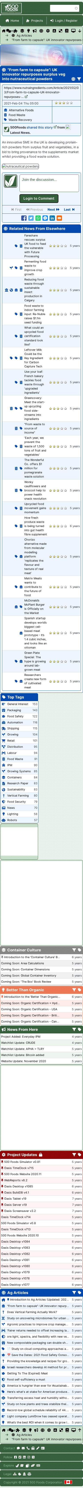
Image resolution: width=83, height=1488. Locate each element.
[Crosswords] (60, 31)
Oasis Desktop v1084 (15, 1241)
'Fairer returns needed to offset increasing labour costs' (44, 1330)
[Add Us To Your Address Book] (42, 1448)
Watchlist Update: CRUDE (18, 1042)
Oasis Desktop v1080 (15, 1266)
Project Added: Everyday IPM (20, 1036)
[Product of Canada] (68, 1482)
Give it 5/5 (71, 102)
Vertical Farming (18, 795)
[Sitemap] (14, 1474)
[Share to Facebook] (24, 218)
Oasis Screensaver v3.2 (20, 1211)
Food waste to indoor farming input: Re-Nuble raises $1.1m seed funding (34, 314)
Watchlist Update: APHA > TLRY (22, 1049)
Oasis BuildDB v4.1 (16, 1192)
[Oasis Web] (73, 31)
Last (67, 209)
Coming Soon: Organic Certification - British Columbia (37, 1015)
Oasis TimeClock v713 (16, 1229)
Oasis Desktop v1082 (15, 1253)
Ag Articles (20, 35)
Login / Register (66, 20)
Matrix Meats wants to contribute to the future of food (33, 587)
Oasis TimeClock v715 (19, 1168)
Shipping (13, 728)
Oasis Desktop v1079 (15, 1272)
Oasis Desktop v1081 (15, 1260)
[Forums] (8, 31)
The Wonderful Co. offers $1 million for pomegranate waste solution (34, 468)
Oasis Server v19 (15, 1204)
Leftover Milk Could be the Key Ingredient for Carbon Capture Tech (33, 358)
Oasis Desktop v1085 (18, 1186)
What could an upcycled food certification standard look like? (34, 336)
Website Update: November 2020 (23, 1061)
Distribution (15, 746)
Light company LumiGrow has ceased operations (40, 1416)
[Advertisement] (19, 841)
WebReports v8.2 (15, 1180)
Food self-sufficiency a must (26, 1379)
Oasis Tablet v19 (15, 1198)
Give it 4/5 (67, 102)
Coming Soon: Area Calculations (22, 963)
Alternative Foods (21, 110)
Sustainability (16, 789)
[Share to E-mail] (59, 218)
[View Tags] (79, 1029)
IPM (9, 765)
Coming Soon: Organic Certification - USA (29, 1009)
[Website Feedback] (18, 1448)
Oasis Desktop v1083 (15, 1247)
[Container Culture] (22, 31)
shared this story (40, 127)
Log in (38, 198)
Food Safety (15, 716)
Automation (15, 722)
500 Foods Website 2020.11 (22, 1174)
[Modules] (79, 1155)
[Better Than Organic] (28, 31)
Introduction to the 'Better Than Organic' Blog (35, 996)
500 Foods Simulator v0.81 (22, 1162)
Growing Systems (19, 771)
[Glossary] (66, 31)
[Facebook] (15, 1457)
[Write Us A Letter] (37, 1448)
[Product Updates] (48, 31)
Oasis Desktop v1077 (15, 1284)
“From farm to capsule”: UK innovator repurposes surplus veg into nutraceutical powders (18, 40)
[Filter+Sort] (79, 79)
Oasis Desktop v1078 (15, 1278)
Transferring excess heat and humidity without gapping (44, 1398)
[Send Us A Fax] (33, 1448)
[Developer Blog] (38, 1465)
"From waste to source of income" (34, 428)
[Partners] (33, 1465)
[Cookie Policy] (19, 1474)
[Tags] (79, 950)
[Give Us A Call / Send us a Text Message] (28, 1448)
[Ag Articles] (41, 31)
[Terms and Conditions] (29, 1474)
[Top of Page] (79, 1430)
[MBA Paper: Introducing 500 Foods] (22, 1465)
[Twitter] (20, 1457)
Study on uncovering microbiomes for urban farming (42, 1318)
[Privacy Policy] (24, 1474)
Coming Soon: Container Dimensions (25, 969)
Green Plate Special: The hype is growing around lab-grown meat (35, 661)
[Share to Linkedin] (52, 218)
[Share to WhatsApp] (38, 218)
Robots (12, 820)
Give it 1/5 (56, 102)
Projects (37, 20)
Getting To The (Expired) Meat (27, 1373)
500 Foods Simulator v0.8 (18, 1223)
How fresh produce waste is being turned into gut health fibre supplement (35, 526)
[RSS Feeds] (33, 1457)
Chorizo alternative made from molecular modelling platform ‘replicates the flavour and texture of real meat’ (35, 556)
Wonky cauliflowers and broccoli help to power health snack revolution (35, 490)
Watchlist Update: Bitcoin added (22, 1055)
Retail (11, 740)
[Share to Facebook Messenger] (45, 218)
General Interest (17, 704)
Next (51, 209)
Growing (12, 734)
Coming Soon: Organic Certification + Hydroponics (35, 1003)
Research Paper (17, 783)
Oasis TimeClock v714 (16, 1217)
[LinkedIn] (24, 1457)
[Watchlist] (54, 31)
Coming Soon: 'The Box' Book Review (26, 981)
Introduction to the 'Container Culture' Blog (33, 957)
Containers (14, 777)
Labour (12, 753)
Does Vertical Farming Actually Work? (32, 1312)
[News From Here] (34, 31)
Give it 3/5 (64, 102)
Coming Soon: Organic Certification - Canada (31, 1021)
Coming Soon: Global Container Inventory (28, 975)
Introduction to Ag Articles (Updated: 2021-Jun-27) (44, 1299)
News (11, 807)
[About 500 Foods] (17, 1465)
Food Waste (17, 115)
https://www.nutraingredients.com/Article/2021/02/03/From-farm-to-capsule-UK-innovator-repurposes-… (41, 92)
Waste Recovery (20, 120)
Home (15, 20)
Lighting (12, 814)
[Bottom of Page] (79, 31)
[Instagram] (28, 1457)
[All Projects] (15, 31)
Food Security (16, 801)
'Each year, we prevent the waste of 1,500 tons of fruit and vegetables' (35, 446)
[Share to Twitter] (31, 218)
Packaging (14, 710)
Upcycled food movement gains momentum (35, 508)
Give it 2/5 (60, 102)
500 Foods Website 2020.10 (20, 1235)
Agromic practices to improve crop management (39, 1324)
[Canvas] (27, 1465)
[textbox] (49, 183)
